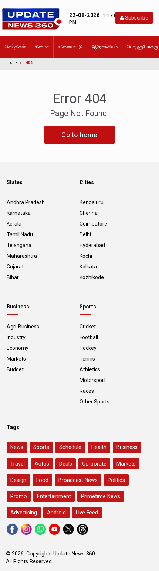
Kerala (14, 224)
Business (127, 447)
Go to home (79, 135)
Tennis (87, 359)
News (16, 447)
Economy (17, 348)
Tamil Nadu (20, 234)
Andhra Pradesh (26, 202)
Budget (15, 369)
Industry (16, 337)
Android (56, 513)
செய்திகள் (15, 47)
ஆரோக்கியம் (105, 47)
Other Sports (94, 402)
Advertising (23, 513)
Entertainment (54, 496)
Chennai (89, 213)
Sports (41, 447)
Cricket (88, 327)
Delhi (85, 234)
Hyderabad (92, 245)
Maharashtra (22, 256)
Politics (116, 480)
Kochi (86, 256)
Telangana (19, 245)
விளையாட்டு (70, 47)
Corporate (94, 464)
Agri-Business (23, 327)
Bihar (13, 277)
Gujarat (15, 267)
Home (12, 63)
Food (42, 480)
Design (18, 480)
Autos (42, 464)
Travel (17, 464)
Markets (16, 359)
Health (98, 447)
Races (87, 391)
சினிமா (42, 47)
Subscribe (136, 18)
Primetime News (100, 496)
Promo (18, 496)
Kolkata (88, 267)
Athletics (90, 369)
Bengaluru (92, 202)
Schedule (70, 447)
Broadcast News (78, 480)
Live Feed (87, 513)
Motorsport (93, 380)
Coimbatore (93, 224)
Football (89, 337)
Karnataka (19, 213)
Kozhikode (92, 277)
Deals (65, 464)
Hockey (88, 348)
